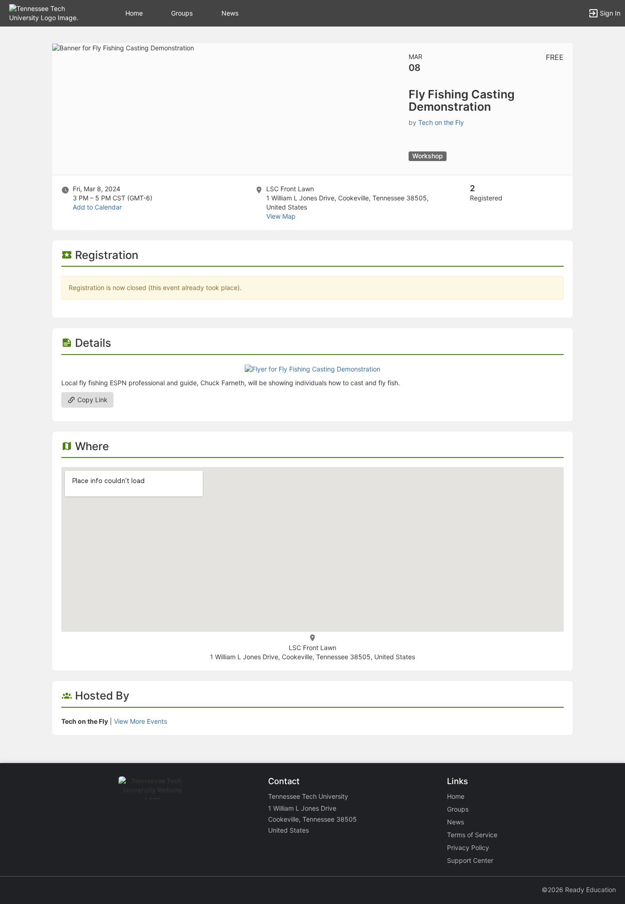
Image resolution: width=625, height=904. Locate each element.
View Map (281, 216)
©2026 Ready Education (579, 889)
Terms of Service (472, 835)
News (229, 13)
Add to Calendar (97, 207)
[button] (47, 12)
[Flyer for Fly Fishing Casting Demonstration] (312, 368)
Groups (182, 13)
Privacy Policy (468, 847)
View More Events (140, 721)
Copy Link (91, 400)
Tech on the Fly (441, 122)
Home (455, 796)
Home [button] (134, 13)
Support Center (470, 860)
